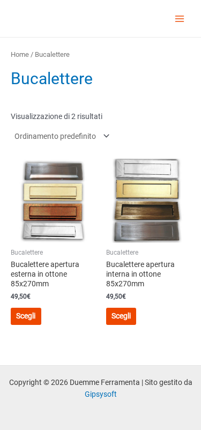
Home (20, 54)
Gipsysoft (101, 394)
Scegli (25, 316)
